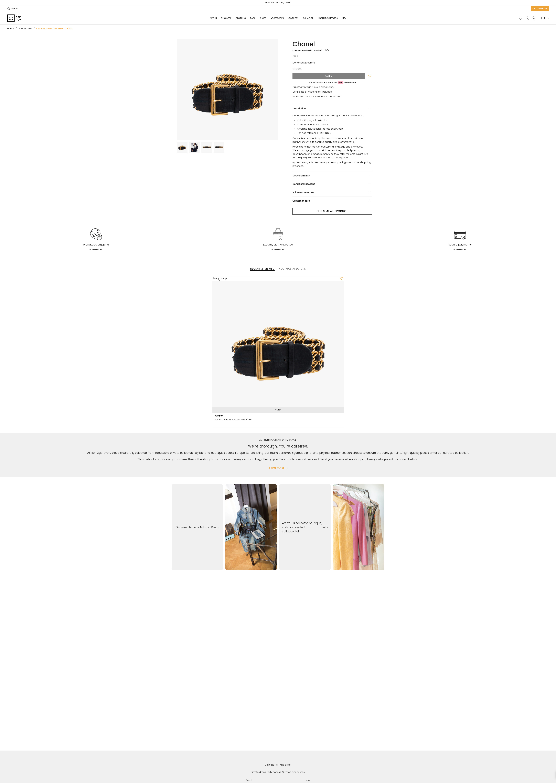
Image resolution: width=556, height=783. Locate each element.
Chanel (303, 44)
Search (12, 8)
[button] (226, 18)
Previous (177, 89)
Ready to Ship (220, 278)
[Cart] (534, 18)
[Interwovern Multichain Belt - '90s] (278, 347)
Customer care (301, 200)
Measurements (301, 175)
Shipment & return (303, 192)
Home (10, 28)
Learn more (96, 249)
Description (299, 108)
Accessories (25, 28)
